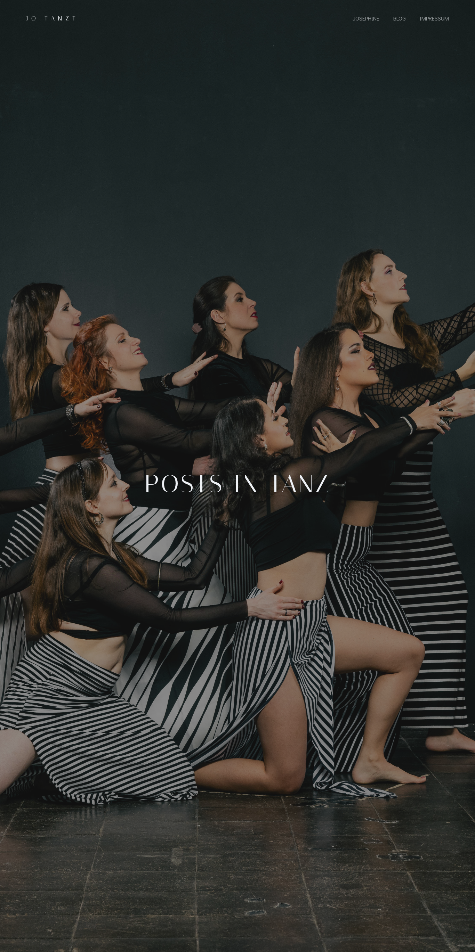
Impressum (434, 18)
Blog (399, 18)
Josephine (366, 18)
